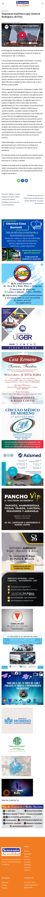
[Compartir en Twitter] (26, 180)
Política (27, 851)
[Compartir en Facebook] (22, 180)
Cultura (26, 856)
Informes (27, 870)
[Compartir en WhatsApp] (18, 180)
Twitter (4, 885)
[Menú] (3, 3)
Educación (27, 854)
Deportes (5, 11)
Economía (27, 862)
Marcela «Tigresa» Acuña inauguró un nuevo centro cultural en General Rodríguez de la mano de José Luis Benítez (11, 199)
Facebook (5, 882)
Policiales (27, 865)
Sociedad (27, 859)
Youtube (4, 888)
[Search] (42, 4)
